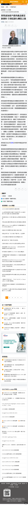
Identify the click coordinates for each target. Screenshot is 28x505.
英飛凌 (4, 196)
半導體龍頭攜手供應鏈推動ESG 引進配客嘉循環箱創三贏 (14, 255)
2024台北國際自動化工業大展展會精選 (11, 454)
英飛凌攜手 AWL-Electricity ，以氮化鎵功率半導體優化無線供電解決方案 (13, 247)
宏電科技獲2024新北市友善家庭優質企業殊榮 (13, 243)
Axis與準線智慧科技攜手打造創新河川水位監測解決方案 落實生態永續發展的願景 (13, 213)
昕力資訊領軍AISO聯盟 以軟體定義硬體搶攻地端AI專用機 (15, 380)
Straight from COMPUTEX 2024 (10, 458)
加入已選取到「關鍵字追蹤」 (10, 198)
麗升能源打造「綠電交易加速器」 (10, 240)
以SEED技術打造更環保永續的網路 (11, 209)
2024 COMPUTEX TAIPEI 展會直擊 (11, 461)
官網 (12, 143)
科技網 (2, 7)
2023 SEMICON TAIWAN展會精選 (10, 469)
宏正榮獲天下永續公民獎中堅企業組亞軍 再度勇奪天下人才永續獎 (14, 289)
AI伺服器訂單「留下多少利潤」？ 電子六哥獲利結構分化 (14, 309)
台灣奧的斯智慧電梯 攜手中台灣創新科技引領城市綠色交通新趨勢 (14, 270)
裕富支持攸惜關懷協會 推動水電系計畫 (11, 230)
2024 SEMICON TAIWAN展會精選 (10, 450)
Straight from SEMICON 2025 (9, 413)
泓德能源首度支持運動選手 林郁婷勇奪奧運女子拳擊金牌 (14, 285)
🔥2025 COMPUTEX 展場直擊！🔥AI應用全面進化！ (13, 421)
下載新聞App (7, 488)
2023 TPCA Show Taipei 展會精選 (10, 465)
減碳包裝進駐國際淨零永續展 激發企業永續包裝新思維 (14, 275)
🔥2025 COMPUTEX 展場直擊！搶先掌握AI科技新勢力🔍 (13, 426)
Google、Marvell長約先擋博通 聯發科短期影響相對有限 (14, 323)
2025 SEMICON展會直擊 (8, 417)
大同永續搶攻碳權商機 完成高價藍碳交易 (12, 237)
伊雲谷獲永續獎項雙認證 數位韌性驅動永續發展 (14, 222)
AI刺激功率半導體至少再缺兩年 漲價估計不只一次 (14, 328)
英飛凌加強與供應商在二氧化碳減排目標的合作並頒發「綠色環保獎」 (14, 265)
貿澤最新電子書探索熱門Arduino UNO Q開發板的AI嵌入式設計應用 (15, 375)
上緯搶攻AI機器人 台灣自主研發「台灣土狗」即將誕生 (14, 370)
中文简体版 (11, 486)
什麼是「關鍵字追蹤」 (8, 201)
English (17, 486)
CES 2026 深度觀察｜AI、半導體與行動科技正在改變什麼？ (13, 399)
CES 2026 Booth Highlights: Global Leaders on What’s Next (13, 404)
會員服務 (8, 483)
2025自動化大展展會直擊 (8, 409)
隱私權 (23, 483)
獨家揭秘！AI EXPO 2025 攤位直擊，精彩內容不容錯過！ (13, 432)
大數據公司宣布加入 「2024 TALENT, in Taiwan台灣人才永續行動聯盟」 (14, 280)
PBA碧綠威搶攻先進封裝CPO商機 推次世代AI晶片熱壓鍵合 (15, 360)
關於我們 (3, 483)
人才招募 (16, 484)
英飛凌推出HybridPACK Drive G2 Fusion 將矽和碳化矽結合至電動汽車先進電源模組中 (13, 260)
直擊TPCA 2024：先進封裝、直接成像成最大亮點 (14, 445)
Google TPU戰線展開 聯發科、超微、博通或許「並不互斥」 (14, 313)
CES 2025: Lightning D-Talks (9, 437)
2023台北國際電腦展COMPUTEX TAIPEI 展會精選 (14, 477)
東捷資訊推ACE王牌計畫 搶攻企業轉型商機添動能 (14, 217)
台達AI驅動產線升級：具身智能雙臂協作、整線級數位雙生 (14, 365)
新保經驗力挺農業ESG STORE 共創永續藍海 (13, 251)
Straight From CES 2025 (8, 441)
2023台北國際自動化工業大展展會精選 (11, 473)
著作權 (19, 483)
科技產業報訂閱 (14, 483)
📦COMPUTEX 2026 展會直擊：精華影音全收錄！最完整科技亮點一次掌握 (13, 393)
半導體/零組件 (13, 7)
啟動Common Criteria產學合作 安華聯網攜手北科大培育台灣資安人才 (14, 226)
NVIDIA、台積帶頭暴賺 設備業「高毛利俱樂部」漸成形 (15, 318)
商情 (7, 7)
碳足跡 (10, 196)
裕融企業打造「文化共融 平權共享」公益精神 (13, 233)
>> (21, 297)
